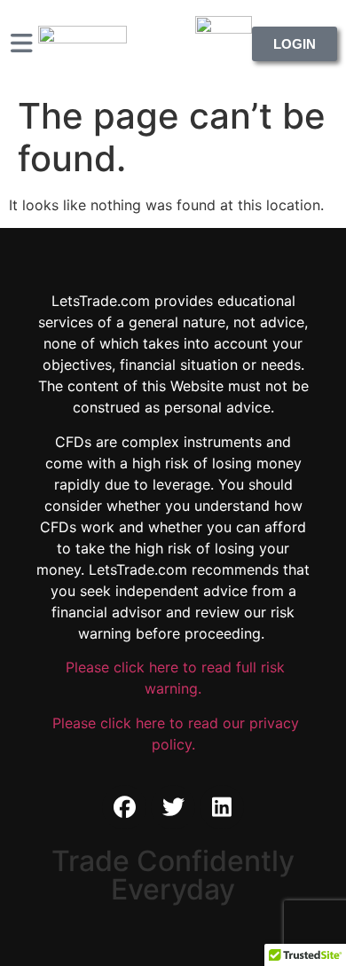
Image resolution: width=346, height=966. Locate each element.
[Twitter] (173, 807)
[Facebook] (124, 807)
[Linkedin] (222, 807)
